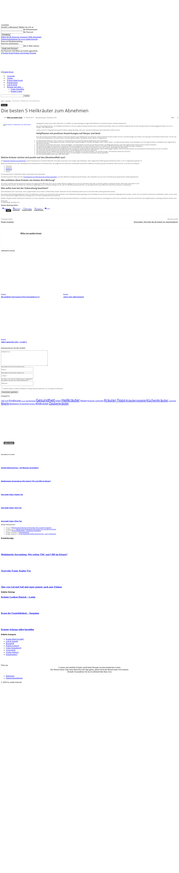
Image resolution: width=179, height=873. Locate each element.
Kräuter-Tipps (114, 400)
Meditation (14, 403)
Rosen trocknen (7, 222)
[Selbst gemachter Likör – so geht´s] (31, 319)
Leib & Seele (12, 85)
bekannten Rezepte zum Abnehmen (14, 161)
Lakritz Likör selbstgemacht (73, 297)
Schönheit (24, 403)
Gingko (10, 78)
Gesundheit (45, 400)
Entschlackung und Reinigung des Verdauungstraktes (40, 177)
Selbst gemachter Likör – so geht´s (14, 342)
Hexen (83, 400)
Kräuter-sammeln (96, 400)
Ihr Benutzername (30, 29)
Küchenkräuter (157, 400)
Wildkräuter (42, 403)
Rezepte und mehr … (15, 87)
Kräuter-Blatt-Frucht (15, 80)
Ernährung (15, 400)
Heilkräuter (16, 210)
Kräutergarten (12, 83)
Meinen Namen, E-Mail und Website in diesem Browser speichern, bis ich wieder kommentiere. (33, 388)
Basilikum (9, 169)
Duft (7, 401)
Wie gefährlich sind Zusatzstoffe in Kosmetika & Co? (20, 297)
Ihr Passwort (28, 32)
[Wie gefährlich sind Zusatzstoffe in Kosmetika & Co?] (31, 274)
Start (2, 101)
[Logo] (7, 72)
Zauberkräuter (38, 210)
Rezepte (8, 101)
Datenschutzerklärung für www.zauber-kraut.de (19, 39)
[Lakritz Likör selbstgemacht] (93, 274)
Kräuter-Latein (16, 91)
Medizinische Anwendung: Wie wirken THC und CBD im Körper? (38, 446)
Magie (5, 403)
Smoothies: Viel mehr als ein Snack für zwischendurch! (156, 222)
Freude (23, 401)
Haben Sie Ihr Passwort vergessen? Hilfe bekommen (21, 37)
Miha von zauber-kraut (14, 117)
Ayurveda (11, 76)
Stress (32, 403)
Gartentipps (31, 401)
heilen (58, 400)
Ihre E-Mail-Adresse (31, 46)
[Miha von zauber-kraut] (2, 117)
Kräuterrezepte (27, 210)
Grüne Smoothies (17, 89)
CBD (3, 401)
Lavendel (172, 401)
